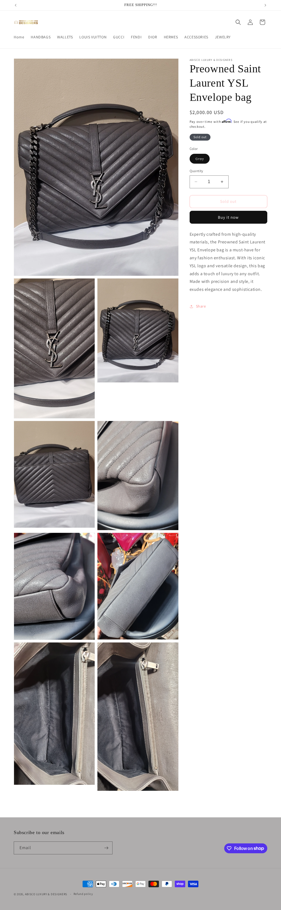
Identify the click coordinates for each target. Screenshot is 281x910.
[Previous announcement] (16, 5)
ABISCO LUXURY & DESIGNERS (46, 894)
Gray (202, 160)
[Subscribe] (106, 847)
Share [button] (201, 306)
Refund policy (83, 894)
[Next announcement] (265, 5)
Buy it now (228, 217)
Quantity (196, 171)
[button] (238, 22)
